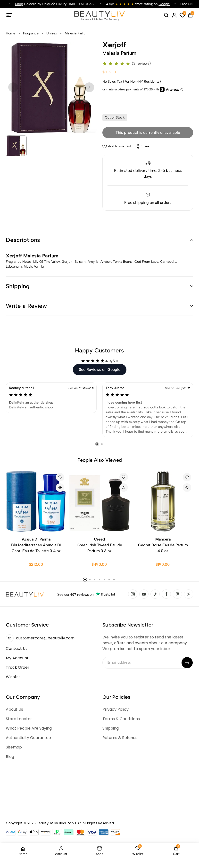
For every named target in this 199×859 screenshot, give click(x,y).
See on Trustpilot (79, 388)
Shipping (110, 728)
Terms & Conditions (121, 719)
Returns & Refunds (119, 737)
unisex (51, 33)
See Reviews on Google (99, 369)
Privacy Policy (115, 709)
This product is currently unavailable (148, 132)
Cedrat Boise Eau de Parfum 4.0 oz (163, 545)
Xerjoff (114, 44)
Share (145, 146)
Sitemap (14, 747)
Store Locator (19, 719)
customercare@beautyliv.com (45, 638)
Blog (10, 756)
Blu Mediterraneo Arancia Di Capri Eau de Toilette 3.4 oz (36, 545)
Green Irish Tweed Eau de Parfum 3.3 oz (99, 545)
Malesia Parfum (77, 33)
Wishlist (13, 677)
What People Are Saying (29, 728)
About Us (14, 709)
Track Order (17, 667)
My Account (17, 658)
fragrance (31, 33)
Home (10, 33)
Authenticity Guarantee (28, 737)
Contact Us (16, 648)
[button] (99, 240)
